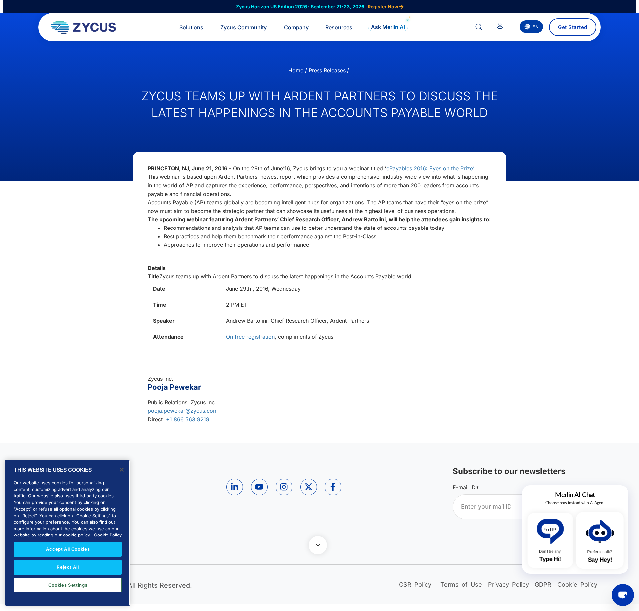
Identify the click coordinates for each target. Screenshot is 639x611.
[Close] (121, 469)
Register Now (383, 6)
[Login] (500, 27)
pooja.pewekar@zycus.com (183, 410)
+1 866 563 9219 (187, 419)
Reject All (68, 567)
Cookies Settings (68, 585)
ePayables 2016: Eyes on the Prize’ (430, 168)
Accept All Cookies (68, 549)
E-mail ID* (466, 487)
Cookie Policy (108, 534)
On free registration (250, 336)
